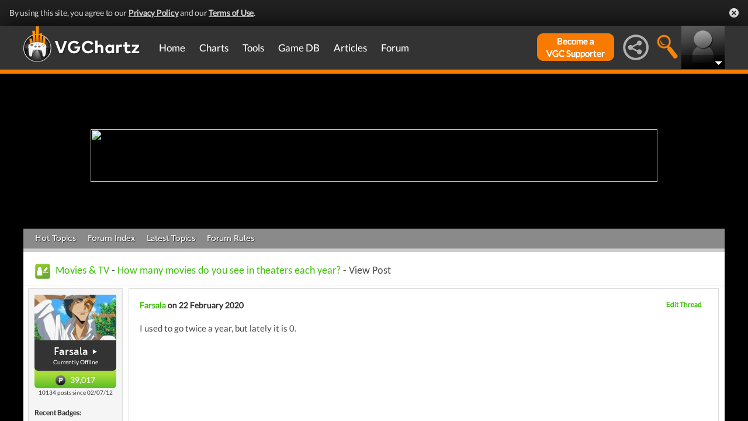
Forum (395, 48)
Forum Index (111, 238)
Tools (253, 48)
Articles (350, 48)
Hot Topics (55, 238)
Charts (213, 48)
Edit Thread (684, 304)
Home (172, 48)
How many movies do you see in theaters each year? (229, 271)
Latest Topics (171, 238)
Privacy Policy (154, 13)
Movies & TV (82, 271)
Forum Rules (230, 238)
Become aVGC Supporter (575, 47)
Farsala (71, 351)
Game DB (299, 48)
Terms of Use (231, 13)
